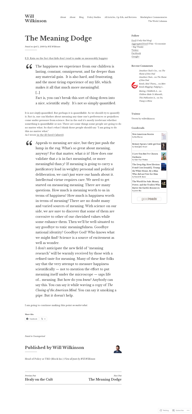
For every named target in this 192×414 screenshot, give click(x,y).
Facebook (136, 53)
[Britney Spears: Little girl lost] (163, 149)
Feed (134, 40)
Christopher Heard (140, 147)
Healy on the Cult (39, 378)
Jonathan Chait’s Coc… (148, 71)
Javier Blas (137, 191)
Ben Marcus (138, 137)
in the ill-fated (45, 135)
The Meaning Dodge (105, 378)
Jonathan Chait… (146, 77)
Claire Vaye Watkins (141, 160)
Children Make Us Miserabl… (151, 94)
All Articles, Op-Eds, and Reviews (121, 17)
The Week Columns (157, 21)
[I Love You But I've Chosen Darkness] (163, 159)
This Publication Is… (147, 98)
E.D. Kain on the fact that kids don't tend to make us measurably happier (66, 58)
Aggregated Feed (140, 44)
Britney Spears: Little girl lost (146, 144)
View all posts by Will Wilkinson (79, 359)
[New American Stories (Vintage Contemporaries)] (163, 139)
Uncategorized (39, 336)
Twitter (135, 50)
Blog (81, 17)
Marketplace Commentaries (153, 17)
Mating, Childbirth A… (148, 91)
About (63, 17)
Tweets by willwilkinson (143, 118)
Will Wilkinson (36, 18)
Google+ (135, 56)
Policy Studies (94, 17)
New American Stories (143, 134)
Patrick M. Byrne (140, 177)
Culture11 (58, 135)
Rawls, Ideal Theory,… (148, 84)
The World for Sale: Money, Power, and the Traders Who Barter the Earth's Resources (146, 184)
